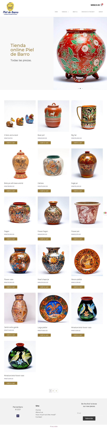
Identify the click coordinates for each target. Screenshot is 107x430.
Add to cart (11, 143)
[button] (78, 88)
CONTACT (101, 11)
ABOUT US (75, 11)
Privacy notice (53, 426)
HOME (56, 11)
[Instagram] (17, 415)
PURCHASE (64, 11)
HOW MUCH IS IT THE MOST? (88, 11)
